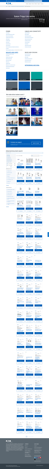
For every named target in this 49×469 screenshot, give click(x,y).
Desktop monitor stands (9, 57)
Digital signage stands (9, 58)
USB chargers (8, 39)
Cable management (27, 55)
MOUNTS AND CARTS (12, 52)
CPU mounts (7, 55)
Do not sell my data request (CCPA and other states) (13, 466)
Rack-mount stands (8, 60)
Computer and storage (28, 46)
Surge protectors (8, 43)
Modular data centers (28, 61)
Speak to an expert (36, 143)
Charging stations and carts (9, 37)
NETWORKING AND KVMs (32, 65)
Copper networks (27, 32)
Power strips (7, 42)
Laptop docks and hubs (28, 45)
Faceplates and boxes (28, 40)
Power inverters (8, 45)
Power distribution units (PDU (10, 34)
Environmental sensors (28, 60)
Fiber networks (27, 34)
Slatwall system (8, 63)
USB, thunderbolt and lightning (29, 37)
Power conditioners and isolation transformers (12, 46)
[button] (48, 234)
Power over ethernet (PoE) (28, 39)
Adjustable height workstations (10, 66)
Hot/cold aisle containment (28, 58)
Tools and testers (27, 42)
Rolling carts (7, 61)
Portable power (8, 40)
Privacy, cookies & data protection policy (11, 465)
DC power (7, 48)
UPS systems (7, 32)
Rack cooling (26, 57)
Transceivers (26, 43)
